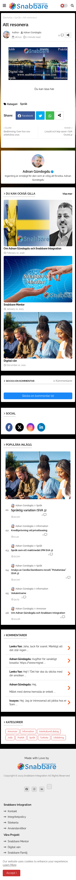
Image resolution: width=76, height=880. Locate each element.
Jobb (10, 737)
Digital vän (10, 360)
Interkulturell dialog (49, 731)
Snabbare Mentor (14, 304)
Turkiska (44, 737)
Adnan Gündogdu (36, 171)
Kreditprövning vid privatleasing (29, 530)
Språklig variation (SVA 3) (28, 510)
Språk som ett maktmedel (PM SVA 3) (32, 550)
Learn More (9, 864)
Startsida (7, 17)
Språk (17, 17)
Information (28, 731)
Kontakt (12, 811)
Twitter (40, 115)
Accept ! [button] (11, 872)
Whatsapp (50, 115)
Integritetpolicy (17, 816)
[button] (72, 5)
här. (52, 89)
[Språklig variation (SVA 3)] (38, 475)
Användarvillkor (17, 828)
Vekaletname (18, 593)
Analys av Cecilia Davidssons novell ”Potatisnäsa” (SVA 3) (38, 572)
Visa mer (67, 193)
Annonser (12, 731)
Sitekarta (13, 822)
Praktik (21, 737)
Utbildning (58, 737)
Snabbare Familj (17, 852)
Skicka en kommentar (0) (38, 396)
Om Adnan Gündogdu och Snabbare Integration (32, 248)
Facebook (27, 115)
